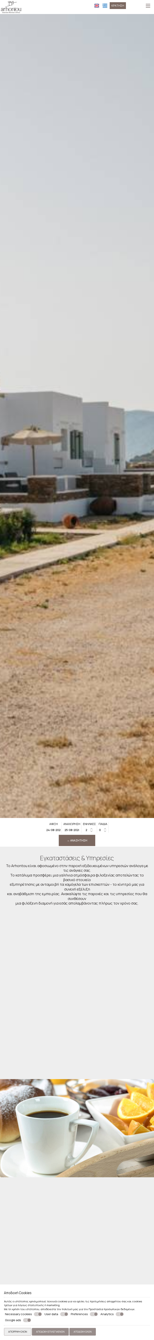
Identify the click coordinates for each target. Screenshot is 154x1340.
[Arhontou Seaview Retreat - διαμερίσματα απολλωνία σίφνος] (11, 6)
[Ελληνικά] (105, 5)
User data (51, 1314)
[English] (96, 5)
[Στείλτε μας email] (135, 5)
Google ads (13, 1320)
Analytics (107, 1314)
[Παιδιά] (103, 830)
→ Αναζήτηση (77, 840)
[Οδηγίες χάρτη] (141, 5)
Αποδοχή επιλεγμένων (50, 1331)
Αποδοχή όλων (83, 1331)
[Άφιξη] (54, 830)
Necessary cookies (18, 1314)
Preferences (79, 1314)
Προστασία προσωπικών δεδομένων (112, 1309)
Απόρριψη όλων (17, 1331)
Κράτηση (117, 5)
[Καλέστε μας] (129, 5)
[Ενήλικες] (89, 830)
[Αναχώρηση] (72, 830)
